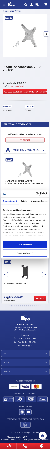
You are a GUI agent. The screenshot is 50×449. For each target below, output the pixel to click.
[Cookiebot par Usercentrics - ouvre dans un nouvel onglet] (36, 194)
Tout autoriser (25, 244)
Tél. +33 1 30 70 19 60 (26, 338)
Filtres (26, 140)
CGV (25, 437)
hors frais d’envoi (17, 86)
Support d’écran (13, 11)
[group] (25, 281)
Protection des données (11, 440)
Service (8, 371)
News (7, 353)
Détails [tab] (24, 201)
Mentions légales (14, 437)
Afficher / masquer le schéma (29, 150)
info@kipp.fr (26, 346)
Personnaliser (23, 253)
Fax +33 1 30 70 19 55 (26, 342)
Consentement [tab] (10, 201)
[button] (46, 33)
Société (8, 362)
